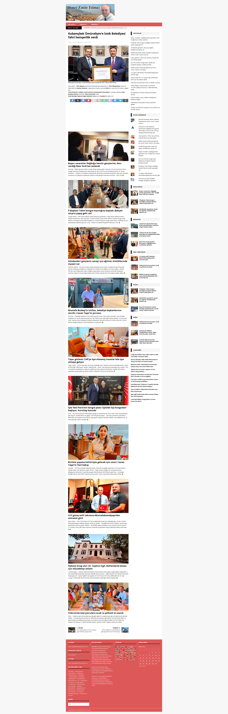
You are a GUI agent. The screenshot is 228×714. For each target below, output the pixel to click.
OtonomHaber (72, 673)
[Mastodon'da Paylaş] (109, 100)
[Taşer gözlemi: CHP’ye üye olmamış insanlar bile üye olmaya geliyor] (98, 342)
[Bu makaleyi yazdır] (99, 100)
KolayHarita (95, 669)
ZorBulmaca (84, 680)
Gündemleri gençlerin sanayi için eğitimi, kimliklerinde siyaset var (97, 262)
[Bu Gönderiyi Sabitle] (88, 100)
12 (140, 658)
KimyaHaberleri (81, 678)
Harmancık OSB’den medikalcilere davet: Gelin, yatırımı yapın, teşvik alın (147, 332)
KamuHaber (102, 656)
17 (155, 658)
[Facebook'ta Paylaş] (72, 100)
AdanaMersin (71, 688)
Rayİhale (110, 671)
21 (146, 661)
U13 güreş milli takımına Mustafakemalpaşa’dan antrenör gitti (94, 516)
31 (155, 664)
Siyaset (135, 285)
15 (149, 658)
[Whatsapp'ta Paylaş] (104, 100)
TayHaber (79, 686)
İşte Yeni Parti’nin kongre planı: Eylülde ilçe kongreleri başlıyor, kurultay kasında (97, 409)
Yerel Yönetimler (139, 252)
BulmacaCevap (72, 680)
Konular (83, 24)
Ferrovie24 (80, 692)
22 (149, 661)
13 (143, 658)
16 (152, 658)
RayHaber (138, 350)
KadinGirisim (72, 684)
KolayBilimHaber (106, 659)
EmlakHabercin (80, 682)
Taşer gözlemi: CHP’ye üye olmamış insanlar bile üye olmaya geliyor (96, 360)
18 (159, 658)
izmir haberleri (72, 655)
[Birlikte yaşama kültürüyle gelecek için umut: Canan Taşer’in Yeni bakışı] (98, 442)
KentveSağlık (95, 671)
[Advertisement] (98, 116)
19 (140, 661)
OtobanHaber (102, 661)
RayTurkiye (101, 669)
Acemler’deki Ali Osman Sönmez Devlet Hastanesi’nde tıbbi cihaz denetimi (148, 341)
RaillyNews (80, 673)
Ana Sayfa (71, 24)
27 (143, 664)
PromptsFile (95, 683)
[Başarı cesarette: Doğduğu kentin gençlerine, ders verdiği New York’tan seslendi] (98, 146)
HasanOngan (71, 686)
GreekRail (106, 680)
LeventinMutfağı (103, 671)
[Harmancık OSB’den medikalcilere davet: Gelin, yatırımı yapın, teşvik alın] (134, 332)
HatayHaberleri (81, 688)
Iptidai (100, 658)
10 (155, 655)
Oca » (143, 666)
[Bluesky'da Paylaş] (120, 100)
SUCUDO (70, 695)
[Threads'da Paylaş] (125, 100)
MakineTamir (95, 658)
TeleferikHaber (79, 671)
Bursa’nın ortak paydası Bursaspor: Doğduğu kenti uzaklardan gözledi (147, 243)
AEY (78, 680)
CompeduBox (83, 693)
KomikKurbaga (104, 667)
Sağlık (135, 317)
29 (149, 664)
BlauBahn (81, 677)
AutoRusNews (108, 682)
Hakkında (94, 24)
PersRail (94, 680)
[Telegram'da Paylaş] (115, 100)
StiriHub (100, 682)
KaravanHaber (72, 692)
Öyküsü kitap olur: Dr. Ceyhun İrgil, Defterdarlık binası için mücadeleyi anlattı (97, 567)
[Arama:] (151, 28)
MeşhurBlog (95, 672)
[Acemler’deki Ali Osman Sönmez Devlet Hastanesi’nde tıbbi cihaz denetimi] (134, 341)
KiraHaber (109, 661)
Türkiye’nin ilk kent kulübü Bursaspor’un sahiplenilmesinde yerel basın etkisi (149, 234)
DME (103, 682)
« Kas (140, 666)
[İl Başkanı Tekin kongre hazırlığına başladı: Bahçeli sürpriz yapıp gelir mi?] (98, 194)
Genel (81, 42)
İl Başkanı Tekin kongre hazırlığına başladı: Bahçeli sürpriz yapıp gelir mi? (95, 212)
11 (159, 655)
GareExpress (95, 678)
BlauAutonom (71, 690)
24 (155, 661)
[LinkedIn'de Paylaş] (83, 100)
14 (146, 658)
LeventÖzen (71, 682)
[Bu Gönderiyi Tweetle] (78, 100)
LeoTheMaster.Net (97, 659)
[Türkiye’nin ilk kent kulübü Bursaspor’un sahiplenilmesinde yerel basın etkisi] (134, 234)
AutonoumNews (73, 677)
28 (146, 664)
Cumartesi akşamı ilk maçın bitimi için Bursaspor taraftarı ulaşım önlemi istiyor (149, 225)
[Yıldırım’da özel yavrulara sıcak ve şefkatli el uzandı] (98, 597)
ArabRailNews (72, 678)
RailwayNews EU (102, 683)
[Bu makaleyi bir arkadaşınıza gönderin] (93, 100)
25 (159, 661)
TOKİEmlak (101, 672)
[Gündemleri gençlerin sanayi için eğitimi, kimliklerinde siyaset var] (98, 243)
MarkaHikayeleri (98, 663)
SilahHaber (106, 658)
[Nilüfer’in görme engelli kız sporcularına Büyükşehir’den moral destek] (134, 276)
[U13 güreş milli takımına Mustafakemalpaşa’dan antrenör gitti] (98, 496)
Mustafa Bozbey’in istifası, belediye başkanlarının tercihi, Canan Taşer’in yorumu (95, 311)
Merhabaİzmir (80, 690)
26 (140, 664)
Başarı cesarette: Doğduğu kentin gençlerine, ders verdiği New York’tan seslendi (94, 164)
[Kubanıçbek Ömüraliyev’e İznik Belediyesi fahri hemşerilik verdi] (98, 80)
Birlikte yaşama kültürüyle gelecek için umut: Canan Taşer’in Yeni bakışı (96, 463)
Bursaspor (136, 219)
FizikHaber (81, 675)
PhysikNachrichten (73, 693)
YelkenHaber (95, 656)
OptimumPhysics (72, 675)
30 (152, 664)
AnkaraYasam (81, 684)
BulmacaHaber (107, 663)
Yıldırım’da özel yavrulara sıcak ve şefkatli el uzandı (96, 612)
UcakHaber (109, 656)
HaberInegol (95, 661)
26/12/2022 (74, 42)
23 (152, 661)
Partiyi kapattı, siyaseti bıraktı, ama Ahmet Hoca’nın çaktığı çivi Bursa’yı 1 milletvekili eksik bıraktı (144, 87)
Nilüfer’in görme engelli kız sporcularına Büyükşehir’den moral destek (148, 276)
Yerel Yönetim (87, 42)
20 (143, 661)
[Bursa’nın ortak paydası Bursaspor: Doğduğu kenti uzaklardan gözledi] (134, 243)
